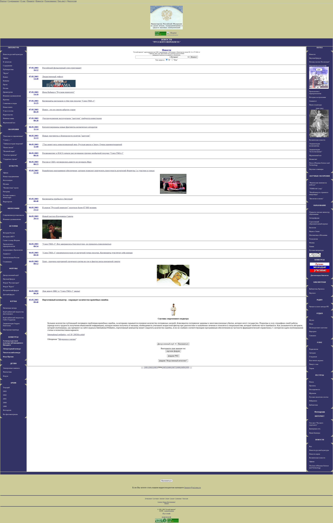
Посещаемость (314, 389)
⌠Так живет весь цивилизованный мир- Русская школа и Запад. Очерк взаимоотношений (82, 144)
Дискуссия (71, 1)
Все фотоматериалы (10, 414)
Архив (167, 498)
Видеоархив (7, 202)
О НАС (319, 342)
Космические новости (317, 140)
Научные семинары (316, 169)
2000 (5, 403)
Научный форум (9, 279)
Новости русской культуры (13, 54)
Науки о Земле (314, 231)
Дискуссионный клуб (11, 275)
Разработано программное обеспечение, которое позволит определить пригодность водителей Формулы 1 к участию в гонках (98, 171)
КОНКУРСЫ (13, 337)
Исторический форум (11, 290)
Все (310, 446)
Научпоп (312, 293)
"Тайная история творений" (13, 144)
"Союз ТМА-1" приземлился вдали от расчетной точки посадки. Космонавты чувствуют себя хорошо (87, 253)
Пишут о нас (313, 364)
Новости (39, 1)
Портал (3, 1)
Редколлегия (313, 349)
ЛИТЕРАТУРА (13, 48)
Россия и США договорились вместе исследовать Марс (67, 162)
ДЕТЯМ (13, 363)
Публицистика (8, 69)
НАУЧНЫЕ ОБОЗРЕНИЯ (320, 176)
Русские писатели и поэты (318, 397)
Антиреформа (314, 218)
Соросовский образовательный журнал (318, 223)
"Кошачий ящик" (9, 151)
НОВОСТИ (319, 440)
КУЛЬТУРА (13, 166)
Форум (5, 376)
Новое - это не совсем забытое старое (58, 110)
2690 (187, 367)
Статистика (178, 498)
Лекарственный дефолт (52, 76)
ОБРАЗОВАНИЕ (319, 205)
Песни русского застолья (318, 328)
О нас (22, 1)
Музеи (311, 320)
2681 (146, 367)
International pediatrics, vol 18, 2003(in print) (66, 334)
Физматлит (313, 159)
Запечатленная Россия (11, 258)
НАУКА (320, 48)
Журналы (312, 393)
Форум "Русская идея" (11, 283)
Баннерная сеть (314, 429)
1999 (5, 406)
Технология (313, 239)
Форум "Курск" (8, 287)
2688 (178, 367)
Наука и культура (315, 105)
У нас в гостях (8, 111)
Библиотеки (313, 405)
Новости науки (314, 454)
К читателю (7, 62)
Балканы (6, 81)
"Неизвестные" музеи (10, 188)
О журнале (313, 357)
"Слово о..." (7, 140)
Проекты (312, 386)
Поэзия (5, 88)
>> (191, 367)
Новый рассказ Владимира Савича (57, 216)
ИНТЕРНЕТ (319, 416)
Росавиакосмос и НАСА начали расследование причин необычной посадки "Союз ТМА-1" (82, 153)
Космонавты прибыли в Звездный (57, 199)
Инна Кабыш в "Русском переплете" (58, 92)
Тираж (311, 368)
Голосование (51, 1)
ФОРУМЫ (13, 268)
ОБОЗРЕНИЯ (13, 129)
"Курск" (6, 73)
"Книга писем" (8, 147)
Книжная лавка (8, 118)
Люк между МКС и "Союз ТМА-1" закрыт (61, 291)
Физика (312, 243)
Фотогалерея (7, 180)
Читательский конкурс (11, 352)
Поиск (311, 382)
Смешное (312, 336)
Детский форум (8, 294)
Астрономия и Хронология (13, 250)
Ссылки (172, 498)
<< (142, 367)
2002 (5, 395)
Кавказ (5, 77)
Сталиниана (7, 262)
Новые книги (7, 107)
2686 (169, 367)
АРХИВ (13, 383)
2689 (182, 367)
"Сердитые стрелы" (10, 159)
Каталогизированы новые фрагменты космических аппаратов (69, 127)
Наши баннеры (314, 433)
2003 (5, 391)
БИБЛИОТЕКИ (319, 282)
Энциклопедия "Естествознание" (315, 151)
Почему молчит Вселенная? (319, 62)
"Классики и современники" (13, 136)
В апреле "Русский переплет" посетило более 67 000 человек (69, 207)
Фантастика (7, 372)
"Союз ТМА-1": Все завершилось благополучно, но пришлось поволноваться (76, 244)
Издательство (8, 115)
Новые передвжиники (11, 176)
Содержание (13, 1)
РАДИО (319, 300)
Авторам (312, 353)
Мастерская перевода (11, 330)
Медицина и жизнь (67, 339)
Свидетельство (163, 52)
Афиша (5, 58)
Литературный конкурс (12, 349)
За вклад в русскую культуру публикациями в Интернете (13, 343)
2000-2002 (320, 109)
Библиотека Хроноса (316, 289)
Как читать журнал (316, 360)
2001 (5, 399)
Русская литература (316, 250)
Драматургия (8, 92)
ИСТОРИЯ (13, 226)
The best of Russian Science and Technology (319, 467)
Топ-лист (61, 1)
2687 (173, 367)
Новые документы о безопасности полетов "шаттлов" (66, 136)
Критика (6, 100)
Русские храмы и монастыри (9, 196)
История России (9, 233)
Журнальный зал (9, 123)
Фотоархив (7, 410)
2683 (155, 367)
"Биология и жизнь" (316, 199)
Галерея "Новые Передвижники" (166, 502)
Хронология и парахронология (9, 245)
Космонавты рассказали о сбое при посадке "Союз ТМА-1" (68, 101)
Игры (311, 324)
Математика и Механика (318, 235)
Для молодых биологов (320, 275)
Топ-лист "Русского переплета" (316, 424)
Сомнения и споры (10, 103)
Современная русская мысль (13, 215)
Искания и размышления (12, 96)
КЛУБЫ (13, 301)
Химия (311, 246)
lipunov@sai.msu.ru (192, 487)
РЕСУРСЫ (319, 375)
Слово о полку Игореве (11, 240)
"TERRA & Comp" (315, 189)
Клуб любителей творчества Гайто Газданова (13, 319)
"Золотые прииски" (10, 155)
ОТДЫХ (319, 313)
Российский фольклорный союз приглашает (61, 68)
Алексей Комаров (169, 511)
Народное (312, 331)
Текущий (6, 387)
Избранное (313, 401)
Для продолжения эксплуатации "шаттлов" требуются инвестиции (72, 118)
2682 (151, 367)
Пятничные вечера (10, 308)
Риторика (6, 192)
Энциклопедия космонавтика (314, 145)
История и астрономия (317, 97)
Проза (5, 84)
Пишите (30, 1)
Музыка (6, 184)
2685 (164, 367)
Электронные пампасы (11, 368)
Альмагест (7, 254)
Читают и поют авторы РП (319, 307)
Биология (312, 228)
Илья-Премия (8, 357)
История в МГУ (9, 237)
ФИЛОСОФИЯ (13, 208)
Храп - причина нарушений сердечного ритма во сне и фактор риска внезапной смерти (81, 261)
